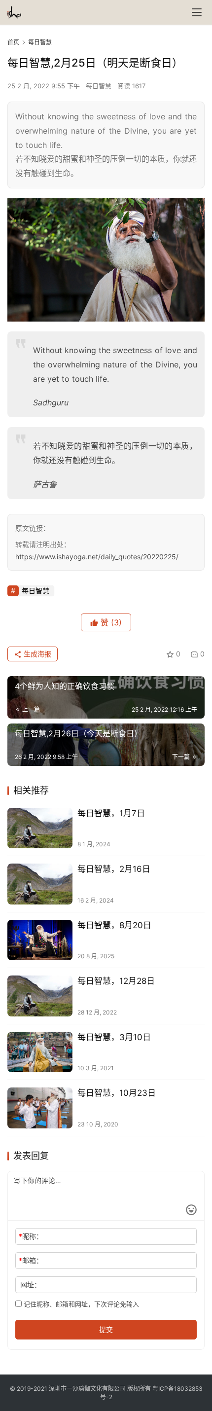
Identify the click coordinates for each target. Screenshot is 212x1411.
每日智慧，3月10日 (114, 1037)
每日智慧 (98, 86)
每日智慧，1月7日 (111, 813)
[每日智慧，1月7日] (39, 828)
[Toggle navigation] (196, 12)
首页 (13, 42)
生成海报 (36, 654)
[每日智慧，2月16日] (39, 884)
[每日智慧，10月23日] (39, 1107)
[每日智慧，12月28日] (39, 996)
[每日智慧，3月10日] (39, 1052)
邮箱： (31, 1260)
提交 (106, 1329)
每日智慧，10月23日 (116, 1093)
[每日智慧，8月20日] (39, 940)
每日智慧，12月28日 (116, 981)
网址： (30, 1284)
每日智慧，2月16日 (113, 869)
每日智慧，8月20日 (114, 925)
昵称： (31, 1236)
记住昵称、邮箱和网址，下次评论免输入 (80, 1304)
